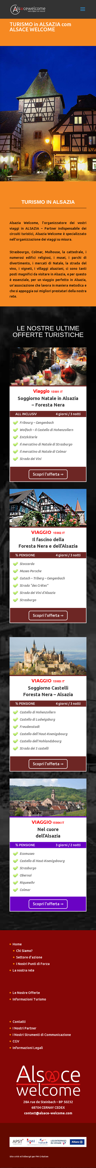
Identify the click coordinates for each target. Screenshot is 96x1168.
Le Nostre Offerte (26, 993)
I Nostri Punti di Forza (33, 964)
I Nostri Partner (24, 1028)
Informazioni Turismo (29, 999)
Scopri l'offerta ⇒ (48, 474)
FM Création (42, 1156)
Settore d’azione (29, 957)
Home (17, 944)
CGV (16, 1041)
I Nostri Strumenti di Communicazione (42, 1035)
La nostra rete (23, 970)
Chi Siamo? (24, 951)
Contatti (19, 1022)
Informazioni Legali (28, 1048)
